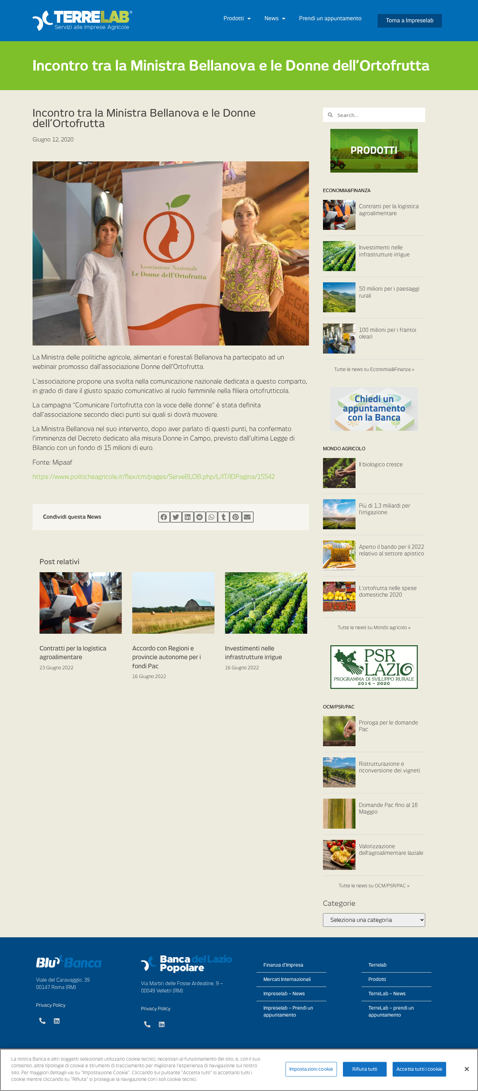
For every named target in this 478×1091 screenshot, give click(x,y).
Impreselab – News (284, 993)
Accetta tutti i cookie (419, 1069)
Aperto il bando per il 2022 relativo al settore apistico (391, 550)
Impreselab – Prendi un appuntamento (288, 1011)
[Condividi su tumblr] (224, 517)
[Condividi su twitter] (176, 517)
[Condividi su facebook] (164, 517)
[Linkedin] (56, 1020)
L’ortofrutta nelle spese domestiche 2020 (388, 591)
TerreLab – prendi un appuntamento (391, 1011)
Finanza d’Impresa (283, 965)
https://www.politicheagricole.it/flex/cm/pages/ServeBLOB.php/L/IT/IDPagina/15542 (154, 476)
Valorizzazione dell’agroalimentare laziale (391, 850)
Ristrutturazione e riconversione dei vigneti (389, 767)
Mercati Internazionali (287, 979)
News (272, 18)
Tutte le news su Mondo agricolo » (374, 627)
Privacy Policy (50, 1005)
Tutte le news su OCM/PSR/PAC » (374, 885)
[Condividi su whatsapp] (212, 517)
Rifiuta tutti (365, 1069)
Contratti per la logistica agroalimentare (389, 210)
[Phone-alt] (42, 1020)
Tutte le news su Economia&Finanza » (374, 369)
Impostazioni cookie (311, 1069)
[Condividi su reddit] (200, 517)
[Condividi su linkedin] (188, 517)
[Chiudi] (467, 1069)
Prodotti (234, 18)
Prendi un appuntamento (330, 18)
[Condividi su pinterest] (235, 517)
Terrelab (377, 965)
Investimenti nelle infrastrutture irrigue (384, 251)
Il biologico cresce (381, 464)
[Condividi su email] (248, 517)
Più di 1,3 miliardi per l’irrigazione (384, 509)
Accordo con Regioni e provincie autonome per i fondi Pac (166, 657)
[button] (410, 21)
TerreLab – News (387, 993)
